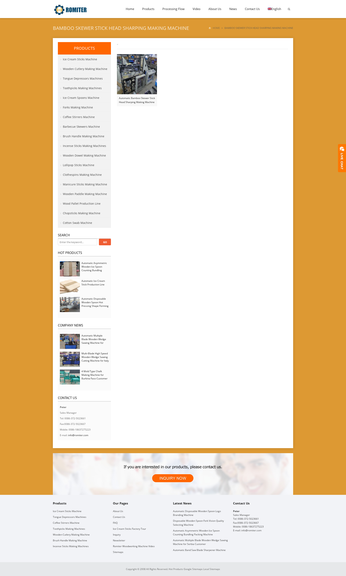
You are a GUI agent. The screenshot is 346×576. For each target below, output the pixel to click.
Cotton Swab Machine (77, 223)
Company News (70, 325)
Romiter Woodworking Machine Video (134, 546)
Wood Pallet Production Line (82, 203)
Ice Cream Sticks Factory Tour (129, 529)
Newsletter (119, 540)
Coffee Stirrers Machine (79, 117)
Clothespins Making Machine (82, 175)
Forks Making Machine (78, 107)
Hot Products (70, 253)
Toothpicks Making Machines (82, 88)
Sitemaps (118, 552)
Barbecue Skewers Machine (81, 126)
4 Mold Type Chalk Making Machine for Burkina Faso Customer (94, 375)
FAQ (115, 522)
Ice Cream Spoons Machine (81, 98)
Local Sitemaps (211, 569)
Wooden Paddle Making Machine (85, 194)
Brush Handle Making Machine (83, 136)
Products (148, 9)
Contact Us (252, 9)
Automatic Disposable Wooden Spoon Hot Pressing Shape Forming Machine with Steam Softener (95, 306)
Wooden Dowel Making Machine (84, 155)
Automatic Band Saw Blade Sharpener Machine (199, 550)
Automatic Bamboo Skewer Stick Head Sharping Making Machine (137, 100)
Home (130, 9)
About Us (214, 9)
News (233, 9)
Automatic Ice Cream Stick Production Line (93, 282)
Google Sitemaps (193, 569)
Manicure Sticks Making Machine (85, 184)
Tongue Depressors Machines (83, 78)
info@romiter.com (78, 435)
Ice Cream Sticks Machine (80, 59)
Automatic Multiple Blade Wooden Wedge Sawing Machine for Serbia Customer (93, 341)
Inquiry (117, 534)
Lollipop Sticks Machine (78, 165)
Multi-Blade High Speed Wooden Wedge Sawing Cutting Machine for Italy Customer (95, 359)
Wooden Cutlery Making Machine (85, 69)
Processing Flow (173, 9)
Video (196, 9)
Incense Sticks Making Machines (84, 146)
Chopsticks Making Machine (81, 213)
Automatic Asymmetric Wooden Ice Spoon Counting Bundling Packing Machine (94, 268)
